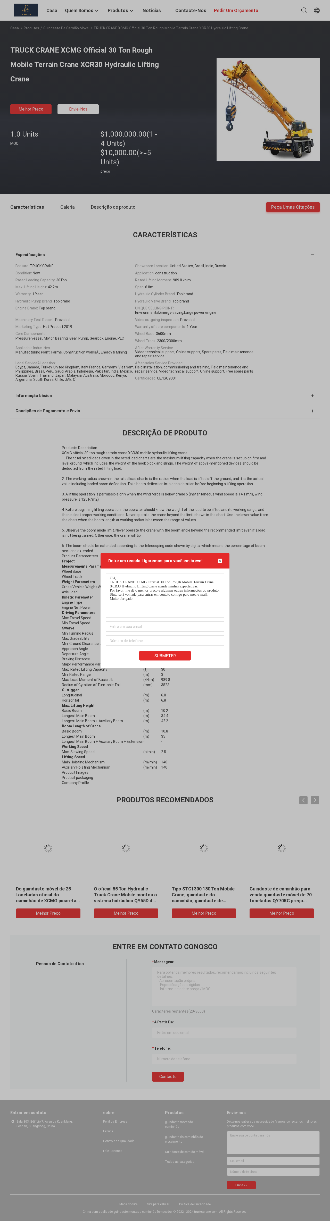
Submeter (165, 655)
